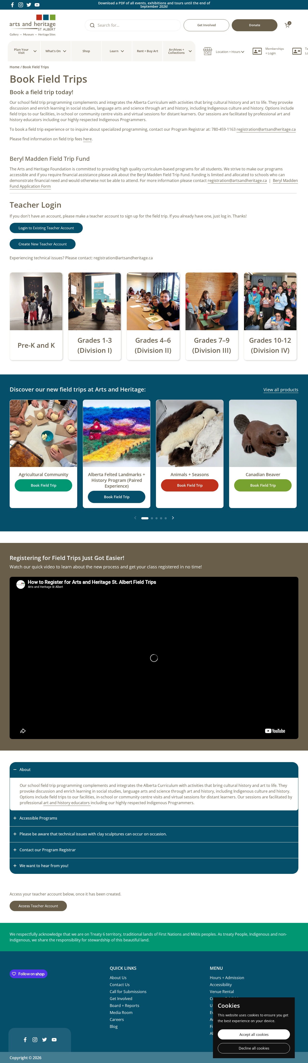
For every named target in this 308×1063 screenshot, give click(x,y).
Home (14, 67)
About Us (118, 977)
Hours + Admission (227, 977)
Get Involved (121, 998)
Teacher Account (38, 905)
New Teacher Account (43, 244)
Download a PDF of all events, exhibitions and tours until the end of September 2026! (154, 4)
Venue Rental (222, 991)
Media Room (121, 1012)
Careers (117, 1019)
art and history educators (67, 802)
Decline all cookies (254, 1048)
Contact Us (120, 984)
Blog (114, 1026)
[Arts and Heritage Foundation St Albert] (33, 25)
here (87, 139)
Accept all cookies (254, 1034)
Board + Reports (124, 1005)
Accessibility (221, 984)
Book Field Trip (43, 485)
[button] (223, 51)
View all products (280, 389)
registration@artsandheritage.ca (266, 129)
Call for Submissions (128, 991)
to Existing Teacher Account (46, 227)
